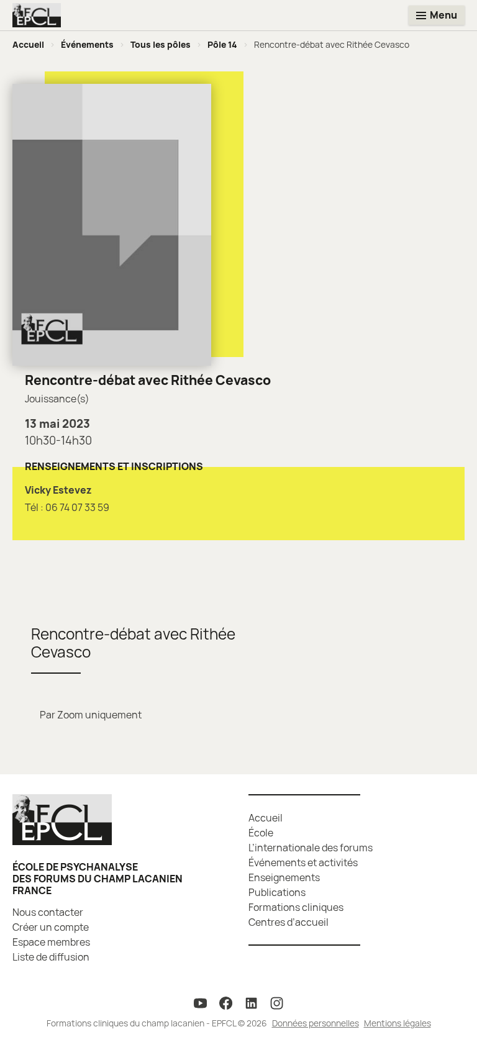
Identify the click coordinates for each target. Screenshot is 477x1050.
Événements (87, 44)
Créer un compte (50, 927)
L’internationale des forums (310, 847)
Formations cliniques (295, 907)
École (260, 833)
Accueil (28, 44)
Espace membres (51, 942)
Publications (277, 892)
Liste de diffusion (50, 957)
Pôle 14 (222, 44)
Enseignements (284, 877)
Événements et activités (303, 862)
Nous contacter (47, 912)
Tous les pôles (160, 44)
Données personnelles (315, 1023)
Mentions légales (397, 1023)
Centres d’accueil (288, 922)
